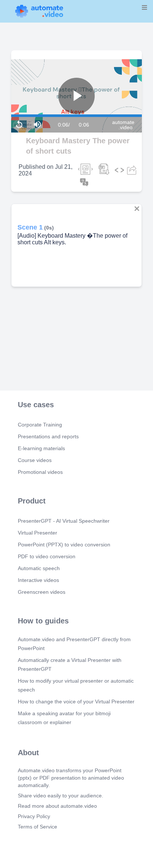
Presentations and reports (48, 436)
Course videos (35, 460)
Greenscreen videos (41, 592)
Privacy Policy (34, 816)
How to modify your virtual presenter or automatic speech (76, 685)
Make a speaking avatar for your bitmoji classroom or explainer (64, 717)
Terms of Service (37, 827)
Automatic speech (39, 568)
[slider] (37, 95)
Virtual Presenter (37, 533)
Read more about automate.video (57, 806)
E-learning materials (41, 448)
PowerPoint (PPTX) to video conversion (64, 545)
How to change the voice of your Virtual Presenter (76, 701)
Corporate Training (40, 425)
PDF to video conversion (46, 556)
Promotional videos (40, 472)
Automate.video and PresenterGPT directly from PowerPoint (74, 643)
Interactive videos (38, 580)
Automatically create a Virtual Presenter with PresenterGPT (69, 664)
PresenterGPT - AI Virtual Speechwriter (64, 521)
